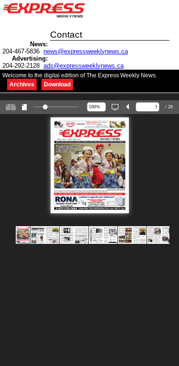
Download (57, 84)
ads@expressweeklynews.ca (83, 65)
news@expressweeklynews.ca (85, 51)
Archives (22, 84)
